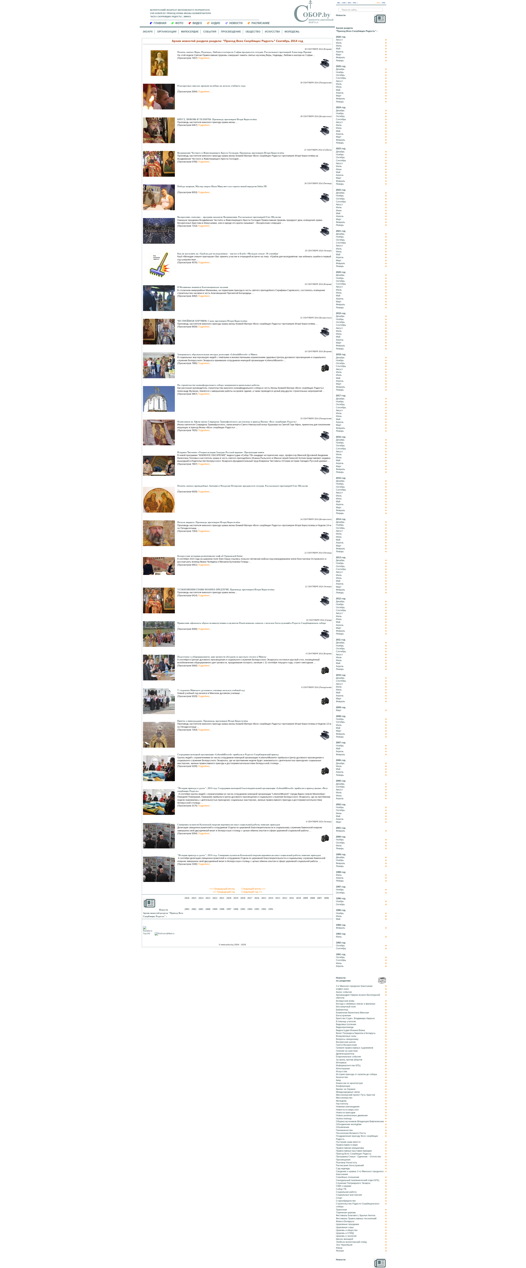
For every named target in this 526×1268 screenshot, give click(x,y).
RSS (378, 2)
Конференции (343, 1086)
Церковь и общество (347, 1230)
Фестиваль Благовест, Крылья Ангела (355, 1215)
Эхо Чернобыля (344, 1245)
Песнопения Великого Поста (351, 1133)
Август (339, 39)
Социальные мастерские (349, 1195)
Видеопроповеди (344, 1027)
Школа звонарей (344, 1239)
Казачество (342, 1077)
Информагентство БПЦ (348, 1065)
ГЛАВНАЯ (160, 23)
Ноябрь (340, 72)
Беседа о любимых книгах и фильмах (355, 1003)
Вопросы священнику (347, 1039)
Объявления (342, 1127)
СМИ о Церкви (343, 1186)
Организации (166, 31)
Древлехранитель (345, 1053)
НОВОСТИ (235, 23)
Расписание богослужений (350, 1165)
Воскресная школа (345, 1042)
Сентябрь (341, 78)
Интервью (341, 1062)
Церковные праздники (347, 1224)
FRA (354, 2)
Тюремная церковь (346, 1212)
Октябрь (340, 75)
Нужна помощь (344, 1118)
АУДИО (215, 23)
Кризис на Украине (345, 1089)
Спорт (339, 1198)
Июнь (339, 45)
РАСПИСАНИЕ (260, 23)
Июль (339, 43)
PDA (383, 2)
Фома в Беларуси (345, 1221)
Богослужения (343, 1015)
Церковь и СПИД (345, 1233)
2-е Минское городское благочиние (354, 986)
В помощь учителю (346, 1021)
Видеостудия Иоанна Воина (350, 1030)
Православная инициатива (350, 1148)
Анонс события (344, 992)
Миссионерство (344, 1097)
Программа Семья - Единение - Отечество (358, 1156)
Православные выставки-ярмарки (354, 1151)
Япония (340, 1250)
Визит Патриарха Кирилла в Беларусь (356, 1033)
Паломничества (344, 1130)
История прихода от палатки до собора (356, 1074)
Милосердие (190, 31)
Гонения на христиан (347, 1051)
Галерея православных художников (354, 1047)
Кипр (338, 1080)
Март (338, 54)
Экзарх (148, 31)
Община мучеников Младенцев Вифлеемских (360, 1121)
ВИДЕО (197, 23)
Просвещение (231, 31)
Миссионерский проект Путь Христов (355, 1095)
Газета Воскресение (346, 1045)
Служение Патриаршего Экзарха (353, 1183)
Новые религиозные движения (352, 1115)
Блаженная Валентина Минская (352, 1012)
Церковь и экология (346, 1236)
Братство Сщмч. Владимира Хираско (355, 1018)
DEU (349, 2)
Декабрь (340, 69)
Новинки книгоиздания (347, 1106)
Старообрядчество (346, 1201)
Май (338, 48)
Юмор (339, 1248)
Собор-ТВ (341, 1189)
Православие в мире (347, 1145)
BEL (338, 2)
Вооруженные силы (346, 1036)
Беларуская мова (345, 1001)
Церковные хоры (345, 1227)
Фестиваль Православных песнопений (356, 1218)
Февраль (340, 57)
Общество (253, 31)
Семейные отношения (347, 1177)
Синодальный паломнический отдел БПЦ (357, 1180)
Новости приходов (345, 1112)
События (209, 31)
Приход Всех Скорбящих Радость (353, 1153)
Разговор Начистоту (346, 1162)
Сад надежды (343, 1168)
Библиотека (342, 1009)
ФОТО (179, 23)
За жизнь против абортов (349, 1059)
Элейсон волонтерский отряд (351, 1242)
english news (342, 989)
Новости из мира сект (347, 1109)
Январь (340, 60)
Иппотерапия (343, 1068)
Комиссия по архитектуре (349, 1083)
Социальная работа (346, 1192)
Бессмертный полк (346, 1006)
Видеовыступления (346, 1024)
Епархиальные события (348, 1056)
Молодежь (292, 31)
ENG (344, 2)
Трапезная (341, 1209)
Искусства (272, 31)
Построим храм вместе (348, 1142)
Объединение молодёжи (348, 1124)
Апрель (340, 51)
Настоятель (342, 1103)
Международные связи (348, 1092)
